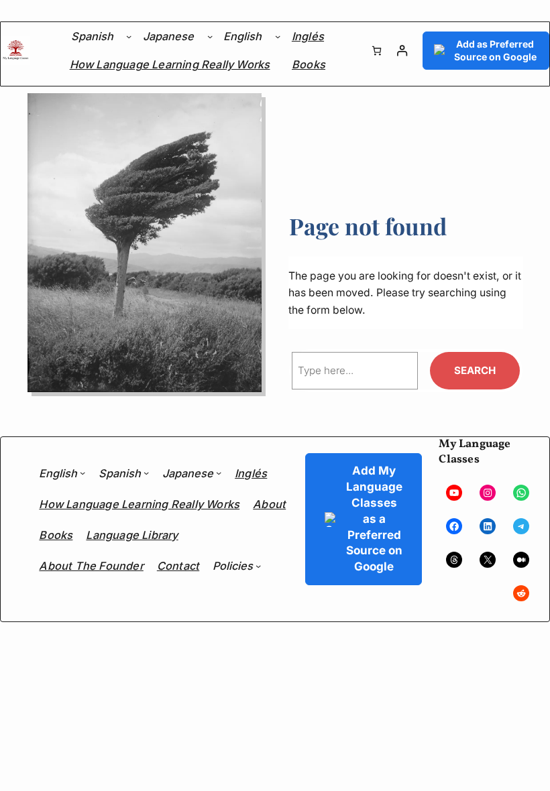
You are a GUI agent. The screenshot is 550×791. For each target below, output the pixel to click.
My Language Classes (474, 451)
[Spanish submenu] (128, 36)
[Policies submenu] (258, 565)
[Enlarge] (244, 110)
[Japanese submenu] (210, 36)
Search (475, 370)
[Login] (402, 50)
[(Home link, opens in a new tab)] (15, 51)
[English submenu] (277, 36)
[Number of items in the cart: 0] (376, 50)
